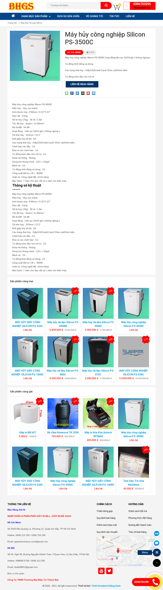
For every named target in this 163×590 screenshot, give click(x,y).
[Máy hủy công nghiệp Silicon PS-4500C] (133, 303)
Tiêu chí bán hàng (137, 532)
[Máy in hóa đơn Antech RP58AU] (98, 413)
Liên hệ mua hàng (82, 84)
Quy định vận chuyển (107, 532)
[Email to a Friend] (83, 93)
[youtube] (101, 570)
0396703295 (142, 4)
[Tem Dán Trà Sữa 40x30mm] (133, 462)
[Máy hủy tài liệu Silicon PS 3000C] (98, 303)
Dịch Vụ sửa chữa (68, 16)
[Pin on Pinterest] (89, 93)
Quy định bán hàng (106, 518)
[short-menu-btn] (157, 553)
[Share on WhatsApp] (67, 93)
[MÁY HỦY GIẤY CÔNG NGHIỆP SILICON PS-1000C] (27, 351)
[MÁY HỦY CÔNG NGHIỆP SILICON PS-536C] (133, 351)
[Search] (106, 5)
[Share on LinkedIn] (94, 93)
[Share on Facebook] (72, 93)
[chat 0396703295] (156, 533)
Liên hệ (130, 16)
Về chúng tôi (94, 16)
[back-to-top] (157, 563)
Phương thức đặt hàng (140, 518)
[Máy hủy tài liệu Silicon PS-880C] (62, 351)
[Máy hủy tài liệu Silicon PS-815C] (98, 351)
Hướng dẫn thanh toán (139, 525)
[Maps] (126, 550)
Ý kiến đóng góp (105, 511)
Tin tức (114, 16)
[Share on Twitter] (78, 93)
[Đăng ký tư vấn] (156, 542)
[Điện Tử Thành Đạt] (21, 6)
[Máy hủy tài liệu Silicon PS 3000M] (62, 303)
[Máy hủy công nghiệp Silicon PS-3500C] (133, 413)
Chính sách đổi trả (137, 511)
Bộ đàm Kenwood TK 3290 (62, 432)
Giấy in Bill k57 (27, 432)
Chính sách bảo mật (107, 525)
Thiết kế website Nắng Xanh (106, 586)
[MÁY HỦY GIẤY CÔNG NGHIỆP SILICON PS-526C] (27, 303)
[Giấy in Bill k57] (27, 413)
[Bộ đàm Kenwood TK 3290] (62, 413)
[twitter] (109, 570)
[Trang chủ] (12, 16)
